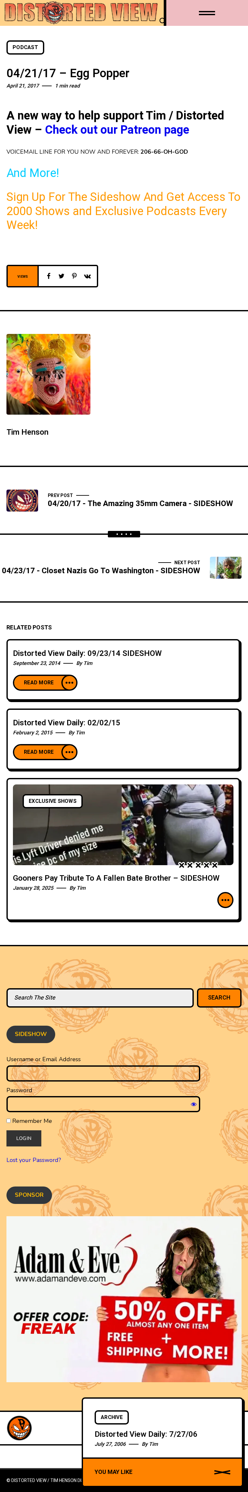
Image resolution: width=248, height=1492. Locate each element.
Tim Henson (27, 432)
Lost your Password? (33, 1160)
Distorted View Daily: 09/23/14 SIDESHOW (87, 653)
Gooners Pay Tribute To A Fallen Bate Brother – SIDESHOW (116, 878)
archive (112, 1417)
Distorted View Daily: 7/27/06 (146, 1434)
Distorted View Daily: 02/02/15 (66, 723)
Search (219, 997)
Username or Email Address (43, 1059)
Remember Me (31, 1121)
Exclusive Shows (53, 801)
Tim (87, 663)
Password (19, 1090)
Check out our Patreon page (117, 130)
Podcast (25, 47)
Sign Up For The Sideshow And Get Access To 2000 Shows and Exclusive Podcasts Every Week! (123, 211)
